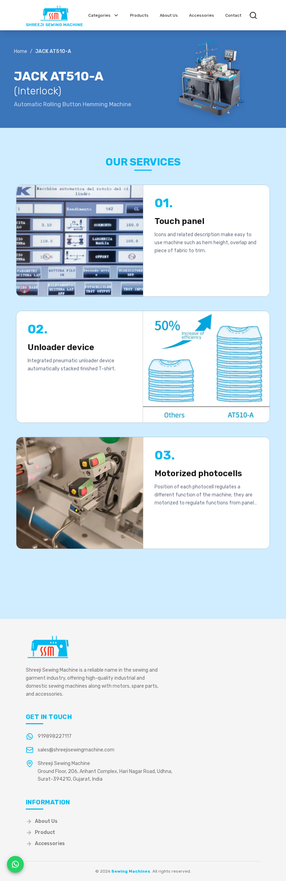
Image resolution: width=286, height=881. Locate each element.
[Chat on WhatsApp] (15, 864)
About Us (169, 15)
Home (20, 51)
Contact (233, 15)
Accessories (201, 15)
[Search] (253, 15)
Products (139, 15)
